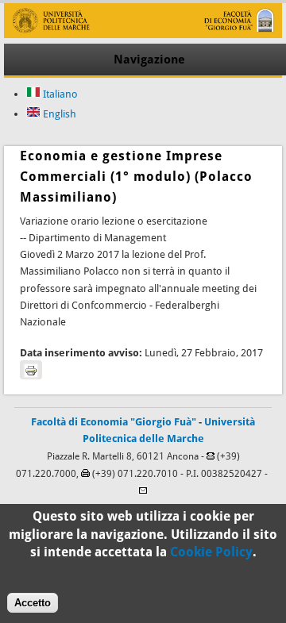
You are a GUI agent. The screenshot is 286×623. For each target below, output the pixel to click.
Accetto (32, 603)
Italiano (59, 94)
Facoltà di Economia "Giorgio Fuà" (113, 422)
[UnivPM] (142, 34)
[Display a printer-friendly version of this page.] (31, 369)
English (58, 114)
